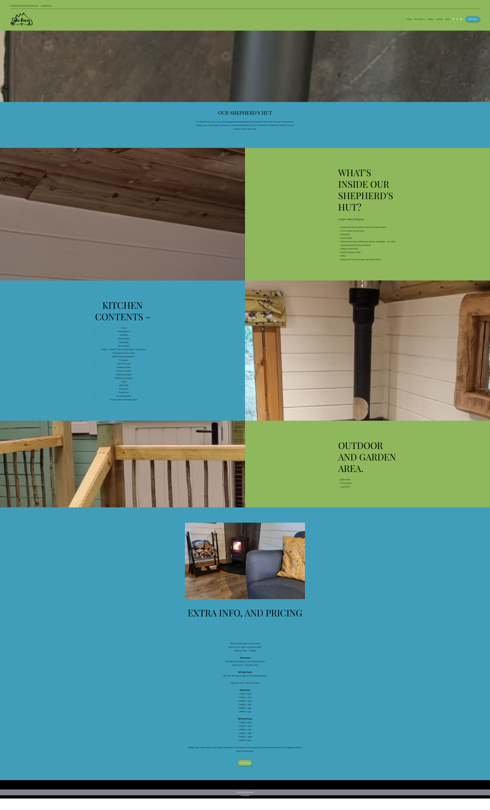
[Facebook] (457, 19)
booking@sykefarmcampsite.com (24, 6)
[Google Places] (453, 19)
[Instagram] (461, 19)
